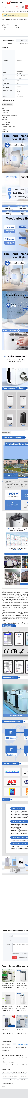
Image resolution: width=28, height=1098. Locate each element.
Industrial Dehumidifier (8, 1065)
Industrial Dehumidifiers (21, 1047)
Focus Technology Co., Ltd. (19, 1091)
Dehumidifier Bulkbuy (8, 1083)
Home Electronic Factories (19, 1072)
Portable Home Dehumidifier (9, 1080)
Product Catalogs (23, 1044)
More (3, 1086)
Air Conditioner (5, 1050)
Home (3, 11)
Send (15, 957)
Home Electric (6, 1072)
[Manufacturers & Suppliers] (14, 2)
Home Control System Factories (10, 1076)
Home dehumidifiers (6, 1047)
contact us (6, 15)
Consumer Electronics (10, 11)
